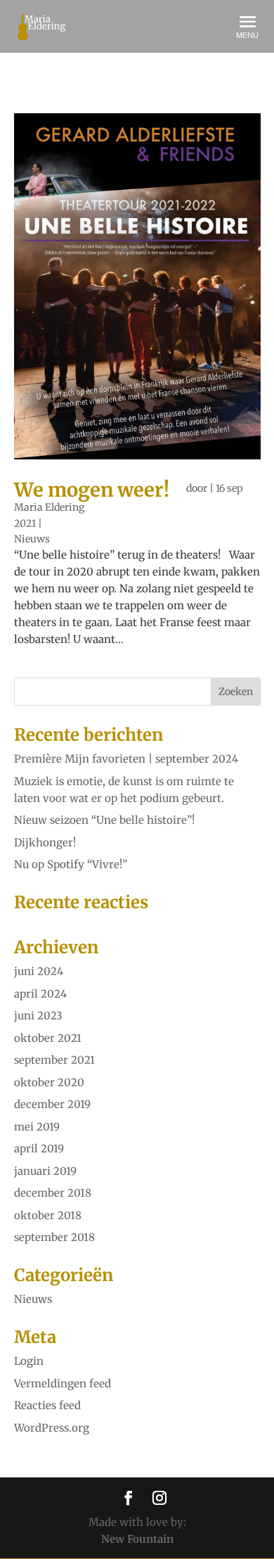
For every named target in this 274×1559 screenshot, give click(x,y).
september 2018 (54, 1237)
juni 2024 (38, 971)
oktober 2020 (49, 1082)
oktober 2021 (47, 1038)
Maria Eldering (49, 507)
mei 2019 (37, 1126)
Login (29, 1361)
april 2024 (40, 993)
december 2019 (52, 1104)
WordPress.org (51, 1427)
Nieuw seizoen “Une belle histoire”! (104, 820)
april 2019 (39, 1148)
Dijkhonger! (45, 842)
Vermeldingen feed (62, 1383)
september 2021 (54, 1060)
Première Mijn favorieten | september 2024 (126, 758)
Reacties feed (47, 1405)
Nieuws (32, 539)
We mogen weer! (91, 490)
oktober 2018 (47, 1215)
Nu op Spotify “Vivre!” (70, 864)
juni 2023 (38, 1015)
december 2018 (52, 1193)
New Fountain (137, 1539)
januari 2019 (45, 1171)
